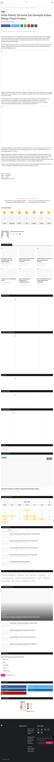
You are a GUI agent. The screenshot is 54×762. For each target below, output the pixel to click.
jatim (27, 575)
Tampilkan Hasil (10, 675)
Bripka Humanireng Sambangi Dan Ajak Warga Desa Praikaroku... (26, 260)
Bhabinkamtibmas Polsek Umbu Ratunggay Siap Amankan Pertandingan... (31, 740)
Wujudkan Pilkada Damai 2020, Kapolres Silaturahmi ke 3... (23, 630)
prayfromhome (20, 575)
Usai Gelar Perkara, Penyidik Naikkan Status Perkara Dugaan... (31, 749)
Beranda (2, 7)
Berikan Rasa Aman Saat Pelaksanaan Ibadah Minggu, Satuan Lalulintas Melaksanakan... (15, 201)
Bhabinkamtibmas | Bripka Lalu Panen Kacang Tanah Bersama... (45, 260)
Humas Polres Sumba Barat (9, 21)
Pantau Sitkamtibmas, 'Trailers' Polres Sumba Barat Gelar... (23, 637)
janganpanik (18, 578)
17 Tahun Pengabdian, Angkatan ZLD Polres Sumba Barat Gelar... (24, 547)
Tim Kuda (33, 581)
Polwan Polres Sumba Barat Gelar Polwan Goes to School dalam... (24, 540)
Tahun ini (44, 530)
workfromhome (42, 575)
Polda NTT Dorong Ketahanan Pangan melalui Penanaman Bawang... (25, 533)
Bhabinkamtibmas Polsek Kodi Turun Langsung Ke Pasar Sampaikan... (23, 489)
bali (13, 581)
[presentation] (47, 458)
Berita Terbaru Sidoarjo (5, 724)
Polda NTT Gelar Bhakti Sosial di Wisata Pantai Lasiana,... (31, 731)
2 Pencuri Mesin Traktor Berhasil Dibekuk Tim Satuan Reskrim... (24, 623)
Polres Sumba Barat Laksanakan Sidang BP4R (20, 561)
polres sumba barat (6, 581)
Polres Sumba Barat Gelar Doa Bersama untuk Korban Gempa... (24, 554)
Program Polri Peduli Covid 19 (29, 578)
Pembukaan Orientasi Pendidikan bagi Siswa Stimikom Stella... (6, 260)
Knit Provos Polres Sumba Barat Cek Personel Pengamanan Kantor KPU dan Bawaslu (39, 201)
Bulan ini (27, 530)
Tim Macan (18, 581)
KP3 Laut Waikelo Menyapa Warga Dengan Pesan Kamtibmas (44, 280)
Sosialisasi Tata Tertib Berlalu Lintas (8, 279)
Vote (3, 675)
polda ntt (39, 578)
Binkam (6, 7)
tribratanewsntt (46, 578)
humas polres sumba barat (7, 578)
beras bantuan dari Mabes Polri (8, 575)
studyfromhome (33, 575)
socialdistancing (25, 581)
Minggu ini (10, 530)
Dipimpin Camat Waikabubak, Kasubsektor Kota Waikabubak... (23, 644)
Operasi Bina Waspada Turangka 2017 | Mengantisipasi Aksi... (25, 280)
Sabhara (10, 7)
